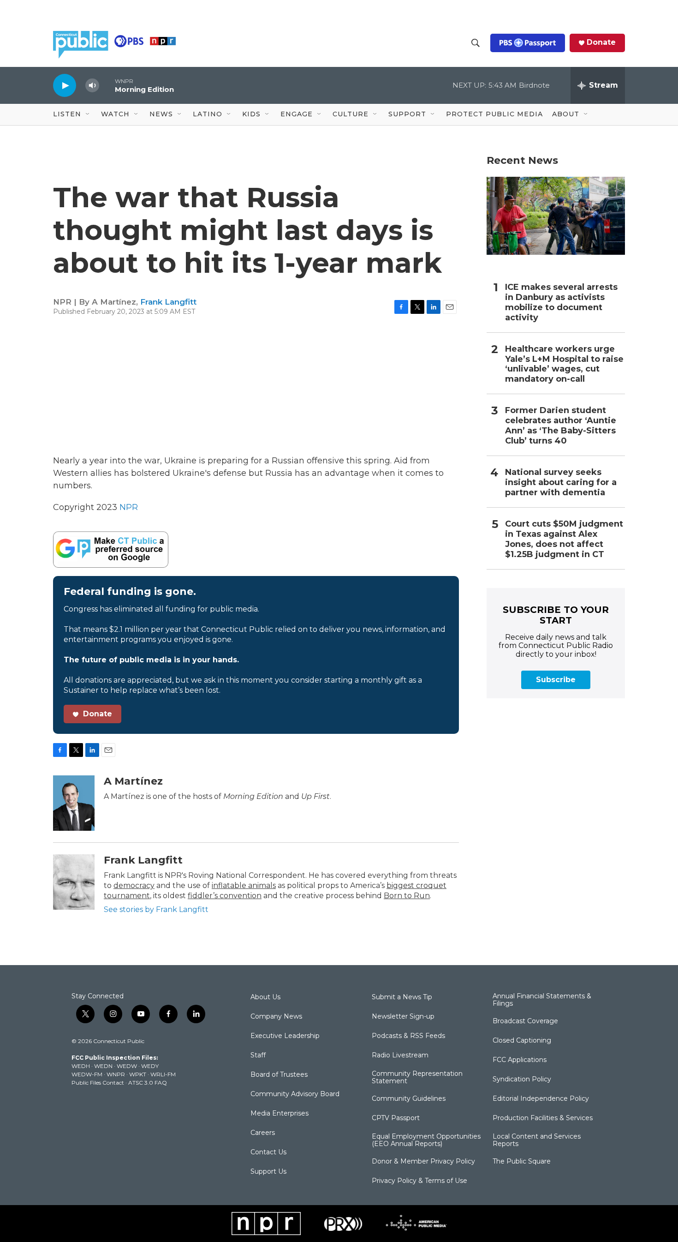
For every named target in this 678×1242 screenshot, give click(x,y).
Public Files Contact (97, 1082)
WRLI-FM (163, 1074)
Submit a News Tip (402, 997)
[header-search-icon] (475, 43)
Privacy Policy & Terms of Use (419, 1181)
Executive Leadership (285, 1036)
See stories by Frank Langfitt (156, 909)
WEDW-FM (86, 1074)
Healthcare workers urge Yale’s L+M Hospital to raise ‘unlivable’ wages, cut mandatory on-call (564, 364)
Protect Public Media (494, 114)
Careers (262, 1133)
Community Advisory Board (294, 1094)
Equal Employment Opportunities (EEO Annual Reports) (426, 1140)
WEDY (150, 1065)
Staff (258, 1055)
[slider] (107, 85)
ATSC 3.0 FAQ (147, 1082)
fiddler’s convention (225, 895)
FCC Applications (520, 1060)
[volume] (92, 85)
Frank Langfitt (168, 301)
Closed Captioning (522, 1040)
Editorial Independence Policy (541, 1099)
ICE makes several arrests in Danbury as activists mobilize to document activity (561, 302)
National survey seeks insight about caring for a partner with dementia (561, 483)
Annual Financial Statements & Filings (542, 1000)
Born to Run (407, 895)
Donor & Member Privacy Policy (423, 1161)
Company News (276, 1016)
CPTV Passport (396, 1118)
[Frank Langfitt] (74, 882)
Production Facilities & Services (543, 1118)
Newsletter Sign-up (403, 1016)
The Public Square (522, 1161)
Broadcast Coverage (525, 1021)
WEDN (103, 1065)
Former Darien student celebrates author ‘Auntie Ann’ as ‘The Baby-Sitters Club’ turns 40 (560, 426)
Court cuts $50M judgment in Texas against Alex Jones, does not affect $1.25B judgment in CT (564, 539)
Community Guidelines (409, 1099)
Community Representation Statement (417, 1077)
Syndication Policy (522, 1079)
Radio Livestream (400, 1055)
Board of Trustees (279, 1075)
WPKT (137, 1074)
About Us (265, 997)
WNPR (116, 1074)
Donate (601, 42)
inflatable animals (244, 885)
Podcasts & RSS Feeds (408, 1036)
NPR (128, 507)
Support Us (268, 1172)
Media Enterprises (279, 1113)
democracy (134, 885)
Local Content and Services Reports (537, 1140)
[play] (64, 85)
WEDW (127, 1065)
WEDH (80, 1065)
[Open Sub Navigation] (88, 114)
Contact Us (268, 1152)
